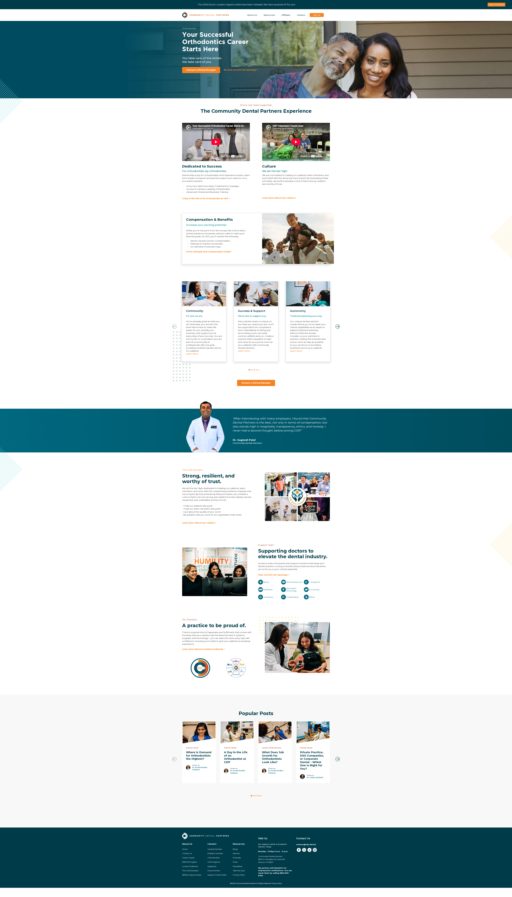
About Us (252, 15)
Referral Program (189, 862)
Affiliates (285, 15)
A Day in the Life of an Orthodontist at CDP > (206, 198)
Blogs (235, 849)
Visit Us (262, 838)
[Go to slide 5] (256, 369)
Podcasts (237, 858)
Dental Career (192, 748)
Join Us (316, 15)
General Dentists (214, 849)
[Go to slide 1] (249, 370)
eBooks (236, 853)
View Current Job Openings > (273, 575)
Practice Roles (213, 871)
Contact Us (187, 853)
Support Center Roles (216, 875)
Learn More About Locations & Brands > (203, 649)
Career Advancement (271, 748)
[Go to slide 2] (250, 369)
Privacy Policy (239, 875)
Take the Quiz (239, 871)
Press (235, 862)
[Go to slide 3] (252, 369)
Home (185, 849)
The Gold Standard (192, 470)
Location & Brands (190, 866)
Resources (269, 15)
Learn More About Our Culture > (279, 198)
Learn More (192, 354)
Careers (301, 15)
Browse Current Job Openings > (241, 70)
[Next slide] (337, 326)
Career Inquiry (188, 858)
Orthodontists (213, 858)
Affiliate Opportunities (191, 875)
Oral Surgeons (213, 862)
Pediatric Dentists (215, 853)
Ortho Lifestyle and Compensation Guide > (209, 251)
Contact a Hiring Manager (201, 70)
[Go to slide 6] (258, 369)
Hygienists (211, 866)
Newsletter (237, 866)
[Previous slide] (174, 326)
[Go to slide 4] (254, 369)
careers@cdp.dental (306, 844)
